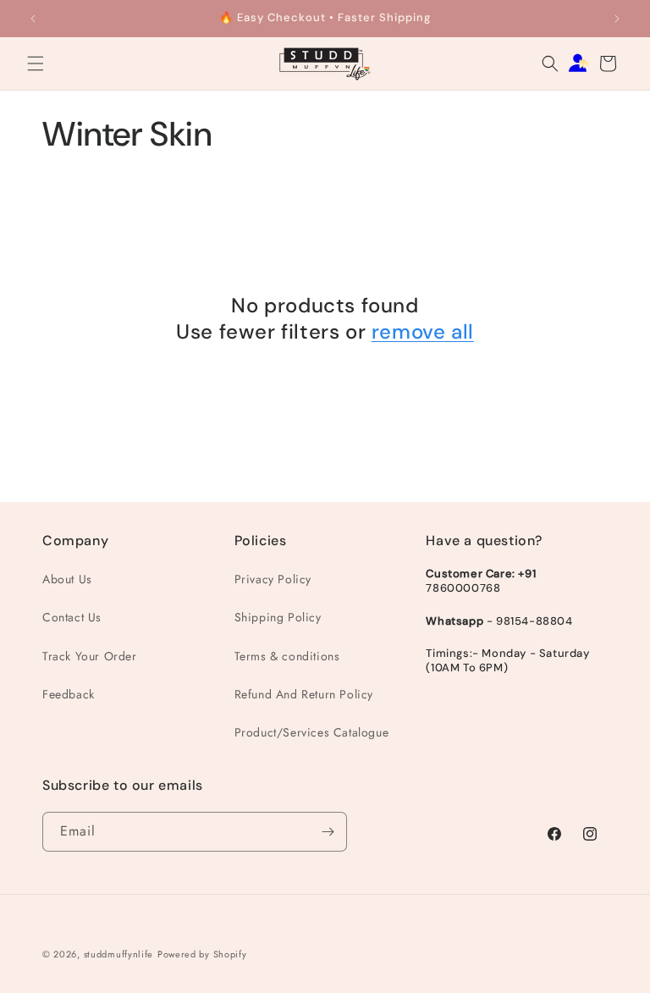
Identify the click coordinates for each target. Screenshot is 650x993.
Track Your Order (89, 656)
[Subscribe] (327, 832)
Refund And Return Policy (303, 694)
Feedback (68, 694)
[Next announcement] (617, 18)
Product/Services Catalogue (311, 732)
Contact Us (72, 617)
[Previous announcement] (33, 18)
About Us (67, 579)
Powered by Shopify (202, 954)
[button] (35, 63)
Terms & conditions (287, 656)
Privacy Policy (272, 579)
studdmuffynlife (119, 954)
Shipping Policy (278, 617)
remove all (423, 331)
